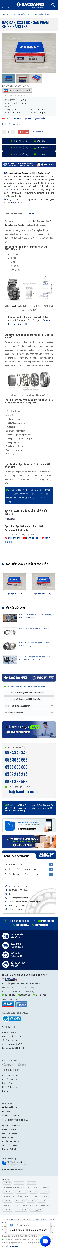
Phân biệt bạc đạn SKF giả (29, 1205)
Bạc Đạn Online (18, 203)
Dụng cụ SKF (41, 1201)
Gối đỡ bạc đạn (45, 1196)
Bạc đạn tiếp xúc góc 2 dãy (30, 1187)
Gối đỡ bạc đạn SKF (9, 1129)
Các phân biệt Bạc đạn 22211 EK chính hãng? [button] (23, 699)
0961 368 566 (16, 782)
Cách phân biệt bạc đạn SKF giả (14, 1169)
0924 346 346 (16, 753)
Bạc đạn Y (35, 1196)
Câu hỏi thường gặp (10, 1079)
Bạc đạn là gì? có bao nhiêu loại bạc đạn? (35, 629)
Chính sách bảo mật (10, 1075)
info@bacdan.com (21, 791)
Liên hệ (5, 1091)
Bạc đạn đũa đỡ (45, 1187)
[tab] (29, 692)
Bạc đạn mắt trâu (21, 1192)
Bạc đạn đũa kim (8, 1192)
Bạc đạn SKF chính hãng (11, 1126)
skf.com (7, 1111)
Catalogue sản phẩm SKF (12, 1044)
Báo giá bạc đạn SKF (21, 1210)
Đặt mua (24, 132)
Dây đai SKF (30, 1201)
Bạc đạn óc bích (31, 1183)
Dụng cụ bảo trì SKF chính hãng (14, 1149)
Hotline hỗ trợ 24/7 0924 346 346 (31, 141)
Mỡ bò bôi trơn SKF (9, 1133)
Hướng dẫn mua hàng (11, 124)
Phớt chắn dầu (19, 1201)
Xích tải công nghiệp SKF (11, 1145)
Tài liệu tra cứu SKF (9, 1040)
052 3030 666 (16, 760)
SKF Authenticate (10, 190)
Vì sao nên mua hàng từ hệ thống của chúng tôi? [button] (25, 692)
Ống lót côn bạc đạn (23, 1196)
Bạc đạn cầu (7, 1183)
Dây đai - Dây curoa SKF (11, 1141)
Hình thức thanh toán (10, 1087)
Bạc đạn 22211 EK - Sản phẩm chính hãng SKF (25, 24)
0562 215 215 (16, 774)
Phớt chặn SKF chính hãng (12, 1137)
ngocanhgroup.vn (11, 1115)
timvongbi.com (10, 1107)
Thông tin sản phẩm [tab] (13, 214)
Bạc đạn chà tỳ (44, 1192)
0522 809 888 (16, 767)
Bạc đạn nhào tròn (19, 1183)
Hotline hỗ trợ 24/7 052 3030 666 (31, 147)
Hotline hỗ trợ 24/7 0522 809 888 (31, 154)
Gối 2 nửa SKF (8, 1201)
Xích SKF (15, 1205)
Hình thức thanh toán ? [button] (15, 712)
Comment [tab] (32, 214)
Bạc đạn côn (33, 1192)
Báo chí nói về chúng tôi (11, 1036)
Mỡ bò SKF (7, 1205)
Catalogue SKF (8, 1210)
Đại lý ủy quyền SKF (9, 1032)
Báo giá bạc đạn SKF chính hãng (15, 1048)
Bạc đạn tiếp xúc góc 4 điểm (11, 1187)
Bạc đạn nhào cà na (9, 1196)
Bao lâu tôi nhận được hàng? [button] (18, 706)
